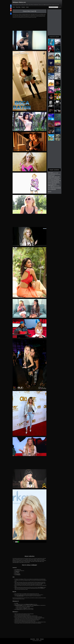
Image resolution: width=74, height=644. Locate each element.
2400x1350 (55, 182)
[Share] (11, 14)
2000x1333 (57, 179)
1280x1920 (56, 174)
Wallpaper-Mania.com (19, 2)
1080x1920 (50, 172)
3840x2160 (53, 189)
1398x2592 (59, 174)
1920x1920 (59, 178)
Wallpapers (49, 191)
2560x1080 (49, 184)
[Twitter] (11, 7)
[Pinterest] (11, 9)
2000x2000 (52, 180)
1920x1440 (56, 178)
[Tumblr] (11, 12)
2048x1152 (56, 180)
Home (14, 7)
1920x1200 (57, 177)
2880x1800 (52, 186)
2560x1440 (54, 184)
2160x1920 (49, 182)
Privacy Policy (18, 7)
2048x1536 (53, 181)
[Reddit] (11, 10)
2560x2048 (58, 185)
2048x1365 (49, 181)
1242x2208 (53, 174)
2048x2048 (57, 181)
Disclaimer (23, 7)
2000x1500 (49, 180)
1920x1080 (51, 177)
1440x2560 (50, 175)
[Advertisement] (29, 25)
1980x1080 (49, 179)
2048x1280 (59, 180)
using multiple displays (20, 595)
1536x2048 (53, 175)
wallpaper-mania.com (36, 640)
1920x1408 (53, 178)
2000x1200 (55, 179)
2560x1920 (54, 185)
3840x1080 (59, 188)
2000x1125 (52, 179)
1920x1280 (49, 178)
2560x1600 (50, 185)
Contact (27, 7)
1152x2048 (49, 174)
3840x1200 (49, 189)
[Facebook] (11, 5)
